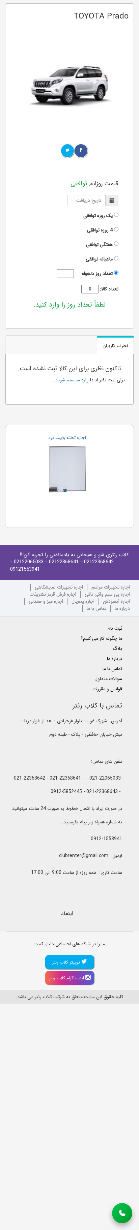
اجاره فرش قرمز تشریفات (52, 594)
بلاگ (117, 648)
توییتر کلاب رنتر (66, 962)
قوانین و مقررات (107, 689)
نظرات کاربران (115, 345)
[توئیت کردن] (67, 151)
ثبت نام (115, 628)
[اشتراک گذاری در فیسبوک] (81, 151)
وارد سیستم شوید (72, 380)
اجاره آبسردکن (116, 601)
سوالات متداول (108, 679)
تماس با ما (96, 608)
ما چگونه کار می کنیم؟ (101, 638)
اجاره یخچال (83, 601)
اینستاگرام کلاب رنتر (67, 978)
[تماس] (122, 1213)
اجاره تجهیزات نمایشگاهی (59, 587)
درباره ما (122, 608)
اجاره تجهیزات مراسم (110, 587)
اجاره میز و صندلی (46, 601)
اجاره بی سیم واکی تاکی (107, 594)
